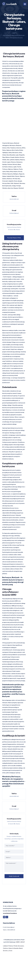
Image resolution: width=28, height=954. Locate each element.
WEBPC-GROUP (20, 942)
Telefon (14, 196)
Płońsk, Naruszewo (19, 946)
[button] (24, 4)
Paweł (11, 4)
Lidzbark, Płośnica (8, 946)
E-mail (14, 210)
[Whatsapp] (7, 917)
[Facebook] (4, 917)
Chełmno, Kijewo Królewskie (11, 948)
